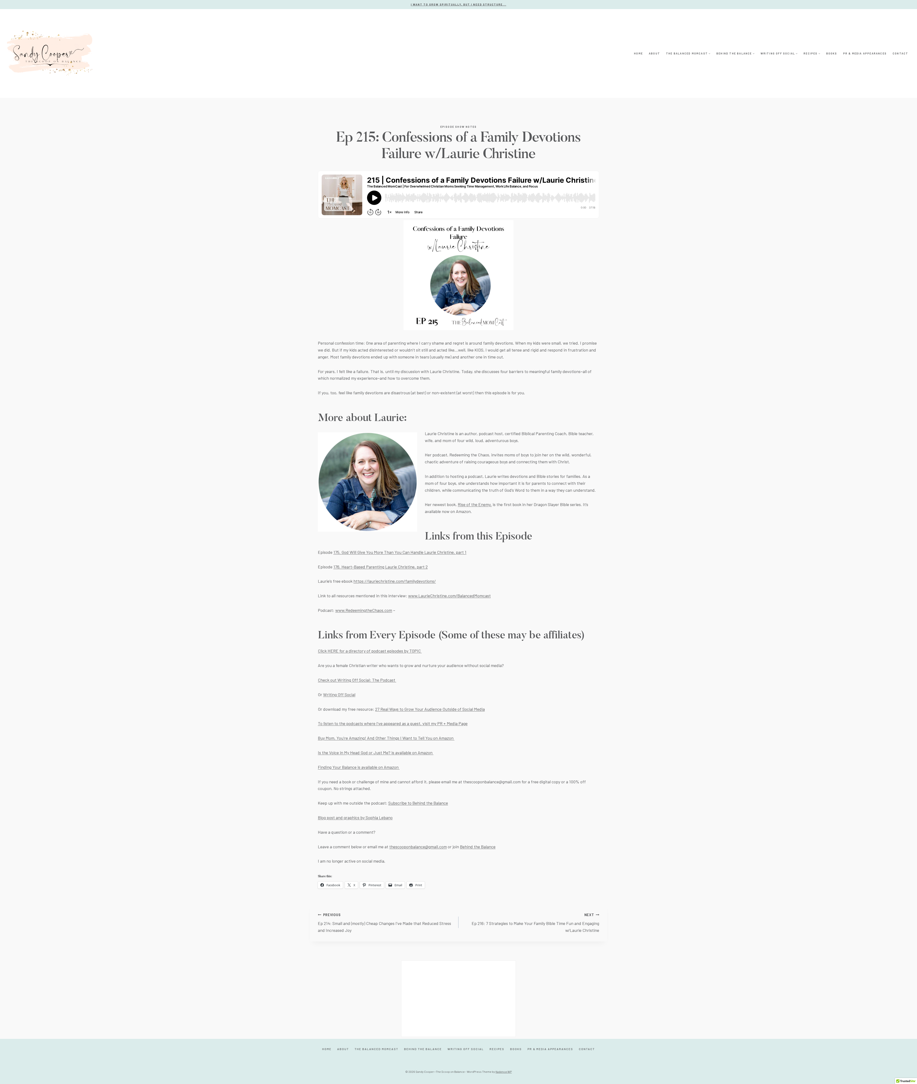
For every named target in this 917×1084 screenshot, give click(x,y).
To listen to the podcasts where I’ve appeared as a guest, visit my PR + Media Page (393, 723)
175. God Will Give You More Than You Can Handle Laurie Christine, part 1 (399, 552)
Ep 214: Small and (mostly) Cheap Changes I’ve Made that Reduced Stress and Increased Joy (384, 923)
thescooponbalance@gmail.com (418, 846)
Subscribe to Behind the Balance (418, 803)
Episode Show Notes (458, 126)
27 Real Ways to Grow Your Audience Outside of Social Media (430, 709)
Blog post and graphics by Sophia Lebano (355, 817)
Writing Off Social (339, 694)
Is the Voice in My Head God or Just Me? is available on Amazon (375, 752)
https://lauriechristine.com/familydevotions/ (394, 581)
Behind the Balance (478, 846)
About (654, 53)
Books (831, 53)
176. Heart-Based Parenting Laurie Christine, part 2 (380, 566)
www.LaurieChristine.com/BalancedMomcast (449, 595)
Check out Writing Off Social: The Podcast (357, 680)
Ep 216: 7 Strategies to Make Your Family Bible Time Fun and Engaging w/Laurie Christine (535, 923)
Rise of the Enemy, (475, 504)
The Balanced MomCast (376, 1049)
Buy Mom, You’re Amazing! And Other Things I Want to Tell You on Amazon (386, 738)
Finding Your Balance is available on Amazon (359, 767)
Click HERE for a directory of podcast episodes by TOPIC (370, 650)
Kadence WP (504, 1071)
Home (638, 53)
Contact (900, 53)
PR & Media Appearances (865, 53)
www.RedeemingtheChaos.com (363, 610)
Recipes (497, 1049)
